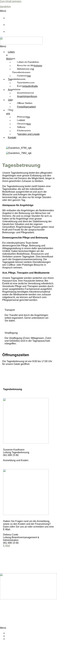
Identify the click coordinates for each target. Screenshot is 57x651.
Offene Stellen (24, 103)
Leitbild (21, 120)
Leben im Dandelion (28, 62)
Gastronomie (24, 76)
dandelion (5, 6)
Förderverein (24, 130)
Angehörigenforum (27, 96)
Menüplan (15, 18)
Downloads (16, 25)
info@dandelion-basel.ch (13, 620)
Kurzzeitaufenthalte (27, 86)
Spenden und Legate (28, 134)
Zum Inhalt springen (10, 1)
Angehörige (14, 89)
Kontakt (12, 137)
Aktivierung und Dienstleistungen (23, 71)
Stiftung (21, 127)
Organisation (24, 124)
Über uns (9, 112)
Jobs (10, 100)
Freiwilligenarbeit (26, 106)
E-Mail (6, 545)
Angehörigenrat (25, 93)
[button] (27, 11)
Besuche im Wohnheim (29, 65)
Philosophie (23, 117)
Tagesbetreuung (16, 79)
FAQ (13, 32)
